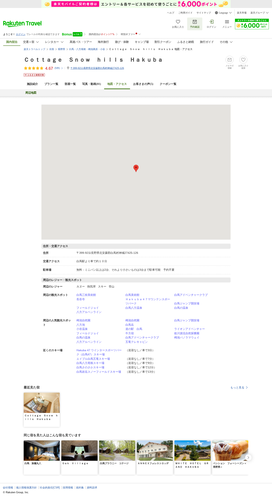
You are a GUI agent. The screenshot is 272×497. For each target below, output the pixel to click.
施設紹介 (32, 83)
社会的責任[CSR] (50, 487)
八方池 (80, 324)
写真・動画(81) (91, 83)
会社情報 (8, 487)
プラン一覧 (51, 83)
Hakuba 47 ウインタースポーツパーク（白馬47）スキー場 (99, 352)
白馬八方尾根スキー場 (90, 363)
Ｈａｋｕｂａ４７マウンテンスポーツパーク (147, 301)
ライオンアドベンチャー (189, 328)
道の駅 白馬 (133, 328)
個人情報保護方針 (26, 487)
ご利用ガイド (185, 12)
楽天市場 (242, 12)
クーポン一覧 (168, 83)
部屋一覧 (70, 83)
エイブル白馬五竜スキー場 (93, 358)
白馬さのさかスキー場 (90, 367)
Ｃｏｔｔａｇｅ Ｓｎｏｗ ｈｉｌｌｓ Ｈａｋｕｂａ (93, 60)
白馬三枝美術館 (86, 294)
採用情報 (68, 487)
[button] (57, 395)
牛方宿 (129, 333)
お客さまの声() (143, 83)
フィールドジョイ (87, 307)
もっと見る (237, 387)
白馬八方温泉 (133, 307)
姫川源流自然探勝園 (186, 333)
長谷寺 (80, 299)
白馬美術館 (132, 294)
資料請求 (92, 487)
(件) (57, 68)
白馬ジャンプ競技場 (186, 303)
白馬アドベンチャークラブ (191, 294)
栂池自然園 (83, 320)
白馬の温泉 (181, 307)
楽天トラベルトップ (34, 49)
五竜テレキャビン (136, 341)
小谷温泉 (82, 328)
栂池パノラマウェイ (186, 337)
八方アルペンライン (89, 312)
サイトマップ (204, 12)
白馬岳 (129, 324)
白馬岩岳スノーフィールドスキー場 (98, 371)
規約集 (80, 487)
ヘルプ (170, 12)
